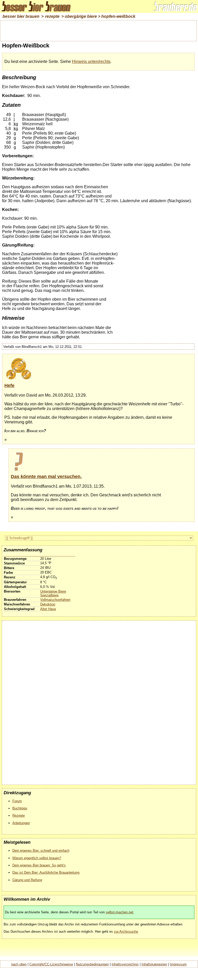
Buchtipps (19, 808)
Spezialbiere (49, 595)
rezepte (52, 16)
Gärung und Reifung (27, 880)
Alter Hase (48, 609)
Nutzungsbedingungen (92, 964)
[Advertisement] (98, 30)
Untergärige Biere (53, 591)
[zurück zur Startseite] (38, 11)
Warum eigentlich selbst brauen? (36, 858)
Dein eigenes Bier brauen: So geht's (39, 865)
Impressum (178, 964)
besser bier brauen (21, 16)
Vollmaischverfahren (55, 600)
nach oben (19, 964)
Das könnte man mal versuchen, (46, 476)
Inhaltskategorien (154, 964)
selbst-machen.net (119, 912)
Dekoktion (47, 604)
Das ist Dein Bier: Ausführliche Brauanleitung (45, 872)
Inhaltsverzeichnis (125, 964)
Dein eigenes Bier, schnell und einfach (40, 850)
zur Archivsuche (126, 931)
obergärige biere (81, 16)
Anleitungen (21, 823)
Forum (17, 801)
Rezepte (18, 815)
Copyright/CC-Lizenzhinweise (51, 964)
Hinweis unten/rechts (91, 61)
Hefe (9, 385)
